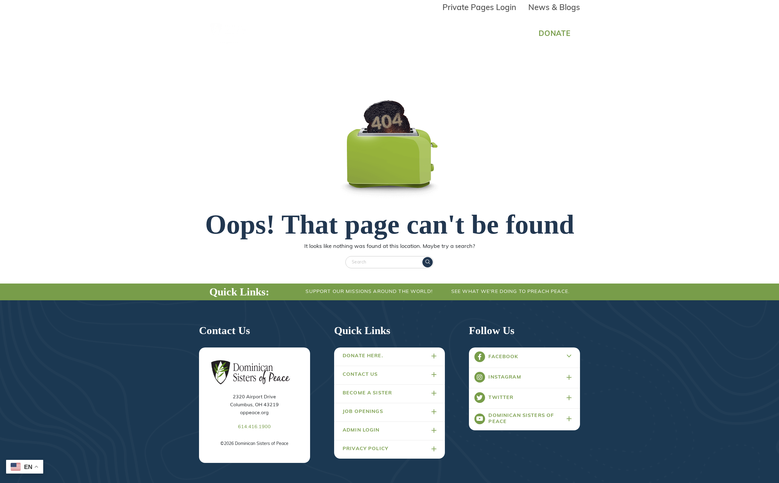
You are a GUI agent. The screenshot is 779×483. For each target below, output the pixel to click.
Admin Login (361, 430)
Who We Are (317, 32)
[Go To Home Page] (250, 373)
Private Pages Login (479, 8)
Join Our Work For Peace (458, 32)
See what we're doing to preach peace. (510, 291)
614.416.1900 (254, 427)
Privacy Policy (365, 448)
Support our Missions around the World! (369, 291)
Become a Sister (367, 393)
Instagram (504, 377)
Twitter (500, 397)
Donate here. (363, 356)
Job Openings (363, 411)
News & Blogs (554, 8)
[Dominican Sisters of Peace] (229, 34)
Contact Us (360, 374)
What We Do (377, 32)
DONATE (555, 34)
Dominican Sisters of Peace (521, 418)
